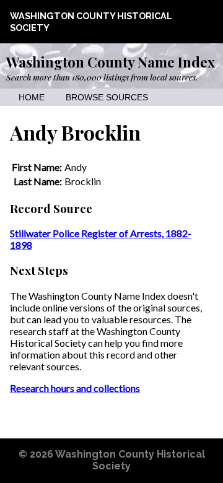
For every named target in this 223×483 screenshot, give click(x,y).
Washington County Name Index (110, 62)
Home (32, 97)
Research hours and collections (75, 388)
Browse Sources (107, 97)
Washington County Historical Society (130, 460)
